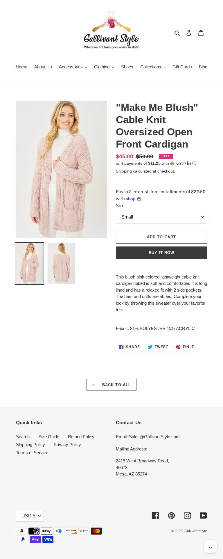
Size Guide (48, 436)
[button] (156, 163)
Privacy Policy (67, 444)
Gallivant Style (195, 531)
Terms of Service (32, 452)
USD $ (28, 515)
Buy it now (161, 253)
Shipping (124, 171)
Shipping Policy (30, 444)
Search (23, 436)
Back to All (116, 385)
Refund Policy (81, 436)
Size (120, 205)
